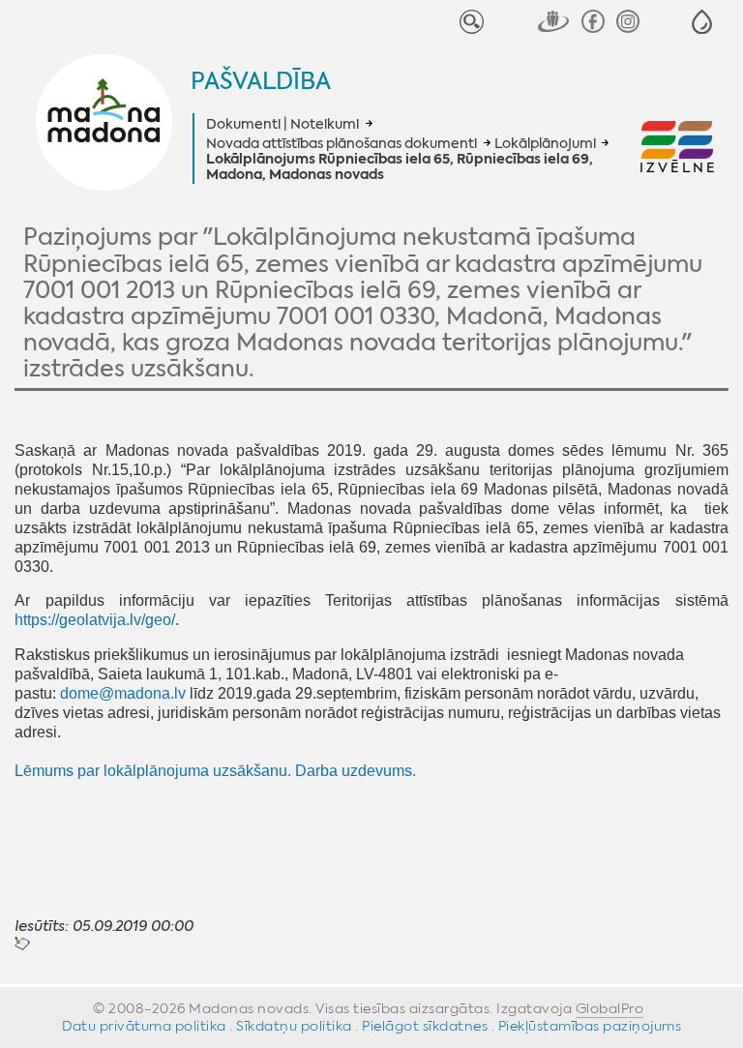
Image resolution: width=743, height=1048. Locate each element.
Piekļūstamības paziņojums (590, 1025)
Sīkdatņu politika (294, 1025)
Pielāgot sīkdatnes (425, 1025)
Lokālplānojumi (545, 143)
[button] (702, 22)
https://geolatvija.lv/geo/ (95, 620)
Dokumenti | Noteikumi (282, 124)
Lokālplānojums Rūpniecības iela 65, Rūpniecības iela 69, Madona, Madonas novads (399, 168)
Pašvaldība (261, 81)
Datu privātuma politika (144, 1025)
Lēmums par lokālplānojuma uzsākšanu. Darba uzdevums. (215, 771)
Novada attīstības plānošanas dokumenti (341, 143)
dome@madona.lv (123, 693)
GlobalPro (610, 1008)
